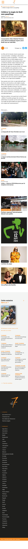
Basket (3, 435)
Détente (12, 6)
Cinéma (4, 441)
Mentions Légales (6, 420)
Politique (4, 493)
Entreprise (4, 462)
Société (4, 508)
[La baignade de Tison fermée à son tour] (14, 119)
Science (4, 504)
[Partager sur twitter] (23, 48)
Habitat (4, 475)
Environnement (5, 464)
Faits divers (4, 468)
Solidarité (4, 510)
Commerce (4, 443)
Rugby (3, 500)
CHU (3, 439)
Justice (4, 483)
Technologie (5, 514)
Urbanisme (4, 525)
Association (5, 431)
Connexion (18, 539)
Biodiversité (5, 437)
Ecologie (4, 456)
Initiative (4, 479)
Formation (4, 472)
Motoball (4, 485)
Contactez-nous (5, 416)
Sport (2, 180)
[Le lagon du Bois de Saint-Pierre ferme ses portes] (14, 143)
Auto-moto (4, 433)
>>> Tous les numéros (6, 383)
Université (4, 523)
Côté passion (5, 445)
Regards (4, 498)
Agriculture (4, 428)
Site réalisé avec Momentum (8, 418)
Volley (3, 527)
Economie (4, 458)
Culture (4, 449)
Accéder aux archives (6, 330)
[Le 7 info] (14, 2)
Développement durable (7, 454)
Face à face (4, 466)
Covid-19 (4, 447)
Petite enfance (5, 491)
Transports (4, 521)
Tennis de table (5, 516)
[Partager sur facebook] (25, 48)
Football (4, 470)
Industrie (4, 477)
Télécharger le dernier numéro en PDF (10, 328)
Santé (3, 502)
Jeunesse (4, 481)
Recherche (4, 495)
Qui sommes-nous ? (6, 414)
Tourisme (3, 128)
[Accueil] (1, 6)
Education (4, 460)
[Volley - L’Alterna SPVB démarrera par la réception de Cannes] (14, 170)
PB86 (3, 489)
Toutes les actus (6, 6)
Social (3, 506)
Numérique (4, 487)
